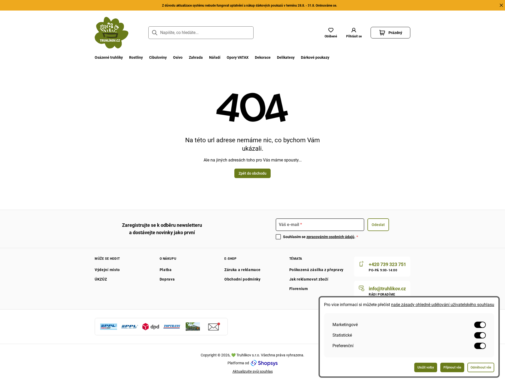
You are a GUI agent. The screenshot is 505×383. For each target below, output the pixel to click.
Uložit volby (425, 367)
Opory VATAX (238, 57)
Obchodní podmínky (242, 279)
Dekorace (263, 57)
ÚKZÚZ (101, 279)
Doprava (167, 279)
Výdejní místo (107, 270)
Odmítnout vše (481, 367)
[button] (353, 32)
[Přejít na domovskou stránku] (111, 32)
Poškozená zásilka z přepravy (316, 270)
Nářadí (214, 57)
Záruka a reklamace (242, 270)
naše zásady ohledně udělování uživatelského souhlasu (442, 304)
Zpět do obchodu (252, 173)
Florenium (298, 289)
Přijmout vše (452, 367)
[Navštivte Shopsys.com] (264, 363)
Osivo (178, 57)
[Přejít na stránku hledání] (154, 32)
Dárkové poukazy (315, 57)
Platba (166, 270)
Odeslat (378, 225)
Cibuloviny (158, 57)
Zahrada (196, 57)
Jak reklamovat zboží (309, 279)
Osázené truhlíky (109, 57)
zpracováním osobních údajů (330, 237)
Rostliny (136, 57)
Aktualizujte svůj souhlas (253, 371)
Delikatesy (286, 57)
